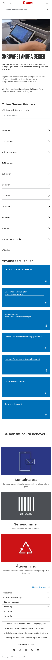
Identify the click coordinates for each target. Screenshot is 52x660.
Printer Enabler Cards (26, 239)
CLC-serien (26, 174)
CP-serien (26, 185)
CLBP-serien (26, 163)
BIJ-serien (26, 130)
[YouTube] (38, 650)
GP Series (26, 206)
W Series (26, 250)
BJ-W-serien (26, 141)
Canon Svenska (25, 644)
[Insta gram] (20, 650)
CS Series (26, 196)
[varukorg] (4, 3)
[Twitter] (32, 650)
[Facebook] (14, 650)
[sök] (10, 3)
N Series (26, 228)
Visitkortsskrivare (26, 152)
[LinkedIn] (26, 650)
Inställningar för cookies (36, 638)
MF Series (26, 217)
